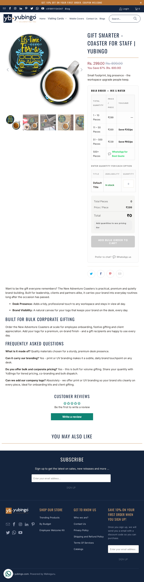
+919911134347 (54, 8)
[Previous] (8, 69)
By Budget (45, 523)
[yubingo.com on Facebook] (9, 8)
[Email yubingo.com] (4, 8)
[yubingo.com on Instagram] (15, 8)
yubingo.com (22, 573)
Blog (67, 8)
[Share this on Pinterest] (110, 274)
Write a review (72, 416)
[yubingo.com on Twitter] (31, 8)
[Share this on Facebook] (101, 274)
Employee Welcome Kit (52, 530)
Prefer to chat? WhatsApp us (113, 256)
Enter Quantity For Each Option (111, 166)
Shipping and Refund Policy (89, 536)
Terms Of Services (84, 542)
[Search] (135, 19)
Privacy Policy (81, 530)
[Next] (81, 69)
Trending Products (50, 517)
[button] (57, 18)
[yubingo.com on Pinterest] (26, 8)
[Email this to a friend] (120, 274)
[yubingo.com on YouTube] (42, 8)
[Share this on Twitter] (91, 274)
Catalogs (78, 549)
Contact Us (80, 523)
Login (126, 8)
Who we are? (81, 517)
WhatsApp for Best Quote (117, 153)
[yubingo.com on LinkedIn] (20, 8)
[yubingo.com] (20, 18)
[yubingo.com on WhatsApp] (37, 8)
